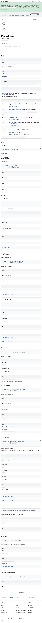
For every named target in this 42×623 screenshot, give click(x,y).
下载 (2, 607)
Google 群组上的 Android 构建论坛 (20, 612)
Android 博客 (17, 607)
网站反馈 (21, 618)
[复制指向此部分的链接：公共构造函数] (10, 158)
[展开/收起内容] (5, 22)
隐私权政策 (17, 618)
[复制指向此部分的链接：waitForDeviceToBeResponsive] (17, 572)
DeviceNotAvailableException (8, 238)
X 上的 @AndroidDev (18, 605)
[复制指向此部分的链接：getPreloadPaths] (10, 437)
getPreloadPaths (12, 122)
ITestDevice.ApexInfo (14, 112)
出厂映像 (2, 610)
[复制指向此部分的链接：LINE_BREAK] (8, 145)
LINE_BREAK (4, 76)
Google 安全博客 (17, 608)
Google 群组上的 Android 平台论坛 (20, 610)
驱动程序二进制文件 (4, 612)
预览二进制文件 (3, 608)
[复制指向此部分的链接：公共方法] (7, 195)
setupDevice (11, 132)
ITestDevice (10, 83)
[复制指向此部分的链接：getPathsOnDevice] (11, 385)
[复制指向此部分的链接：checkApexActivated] (12, 257)
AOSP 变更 (5, 9)
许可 (13, 618)
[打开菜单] (2, 1)
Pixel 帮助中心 (30, 605)
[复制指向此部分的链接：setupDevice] (8, 536)
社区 (7, 618)
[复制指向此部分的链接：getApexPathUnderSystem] (15, 300)
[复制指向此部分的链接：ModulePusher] (9, 161)
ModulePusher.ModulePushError (8, 64)
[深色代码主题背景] (40, 148)
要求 (2, 605)
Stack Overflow (30, 610)
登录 (40, 1)
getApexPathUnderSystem (13, 109)
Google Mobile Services (32, 608)
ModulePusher (4, 83)
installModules (5, 93)
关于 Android (3, 618)
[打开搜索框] (28, 1)
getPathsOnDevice (12, 117)
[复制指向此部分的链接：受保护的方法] (10, 254)
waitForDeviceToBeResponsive (15, 137)
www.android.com (31, 607)
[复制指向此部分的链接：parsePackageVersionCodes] (16, 506)
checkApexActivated (13, 103)
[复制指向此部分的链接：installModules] (9, 198)
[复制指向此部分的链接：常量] (5, 142)
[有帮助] (38, 19)
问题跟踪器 (30, 612)
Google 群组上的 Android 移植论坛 (20, 613)
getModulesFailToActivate (14, 111)
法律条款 (10, 618)
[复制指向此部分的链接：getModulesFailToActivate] (15, 347)
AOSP (2, 19)
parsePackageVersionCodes (14, 127)
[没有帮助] (40, 19)
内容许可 (11, 597)
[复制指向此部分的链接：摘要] (5, 56)
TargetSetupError (5, 247)
